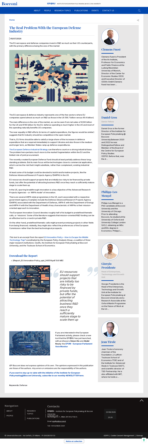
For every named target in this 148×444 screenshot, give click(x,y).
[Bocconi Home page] (9, 3)
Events (95, 10)
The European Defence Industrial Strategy (28, 149)
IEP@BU (51, 3)
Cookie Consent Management (122, 435)
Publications (33, 418)
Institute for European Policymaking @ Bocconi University (79, 4)
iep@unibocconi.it (59, 421)
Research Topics (62, 10)
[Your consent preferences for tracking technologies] (144, 440)
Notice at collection (74, 441)
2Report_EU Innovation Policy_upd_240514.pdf (34, 260)
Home (12, 20)
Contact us (108, 10)
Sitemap (139, 435)
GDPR (106, 435)
